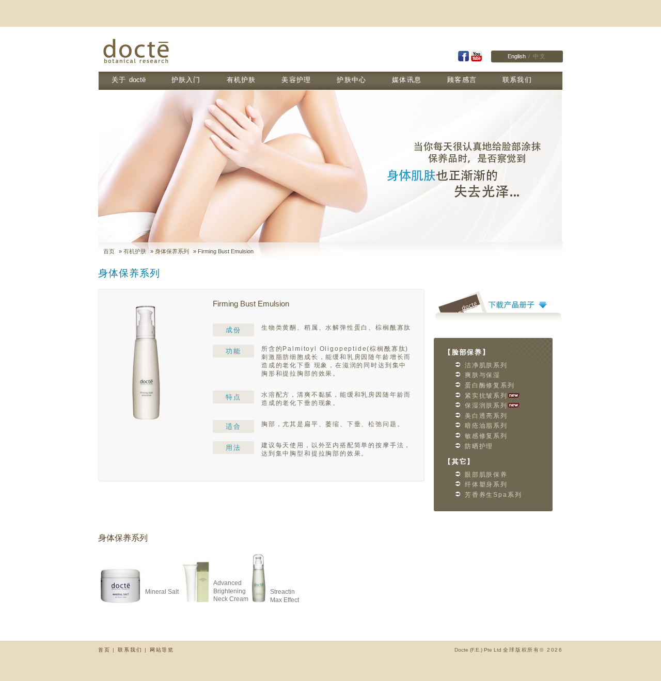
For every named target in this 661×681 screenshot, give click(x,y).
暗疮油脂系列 (486, 425)
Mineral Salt (162, 591)
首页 (109, 251)
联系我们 (517, 80)
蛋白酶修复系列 (490, 385)
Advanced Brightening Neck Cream (230, 591)
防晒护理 (479, 446)
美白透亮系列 (486, 415)
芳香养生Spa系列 (493, 494)
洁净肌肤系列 (486, 365)
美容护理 (296, 80)
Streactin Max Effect (284, 596)
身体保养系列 (172, 251)
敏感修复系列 (486, 436)
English (517, 56)
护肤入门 (186, 80)
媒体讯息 (406, 80)
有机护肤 (241, 80)
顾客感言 (462, 80)
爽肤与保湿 (482, 375)
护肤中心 (351, 80)
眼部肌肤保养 (486, 474)
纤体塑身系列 (486, 484)
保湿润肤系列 (486, 405)
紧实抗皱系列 (486, 395)
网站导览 (162, 650)
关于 (129, 80)
